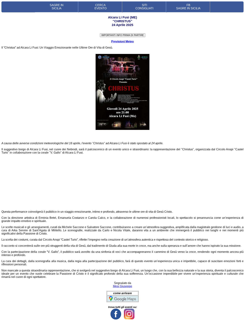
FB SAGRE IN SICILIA (188, 7)
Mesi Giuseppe (122, 286)
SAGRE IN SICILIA (56, 7)
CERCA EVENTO (101, 7)
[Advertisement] (122, 182)
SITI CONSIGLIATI (144, 7)
